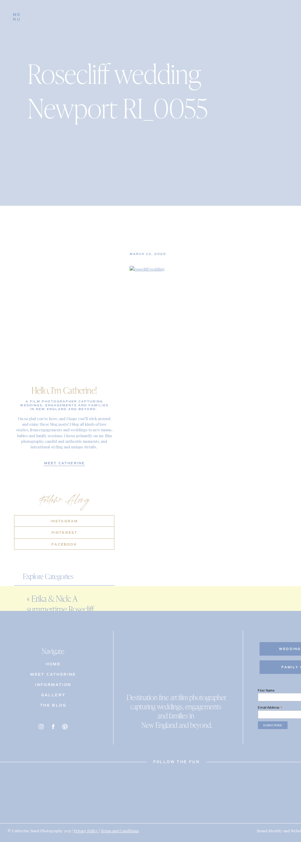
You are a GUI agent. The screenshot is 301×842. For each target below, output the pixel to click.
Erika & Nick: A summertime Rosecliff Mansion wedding (60, 609)
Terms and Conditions (120, 830)
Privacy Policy (86, 830)
